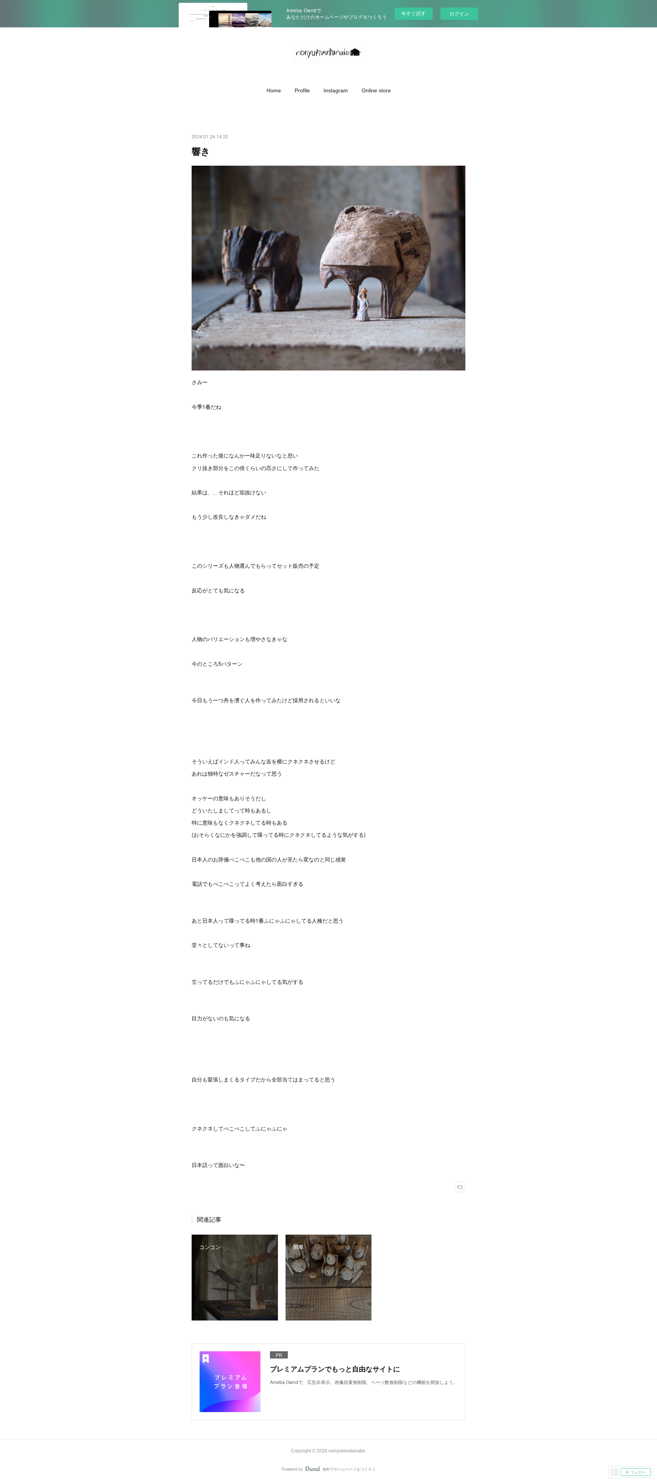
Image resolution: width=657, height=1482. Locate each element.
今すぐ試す (413, 13)
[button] (274, 90)
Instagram (336, 90)
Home (274, 90)
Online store (376, 90)
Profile (302, 90)
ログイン (459, 13)
